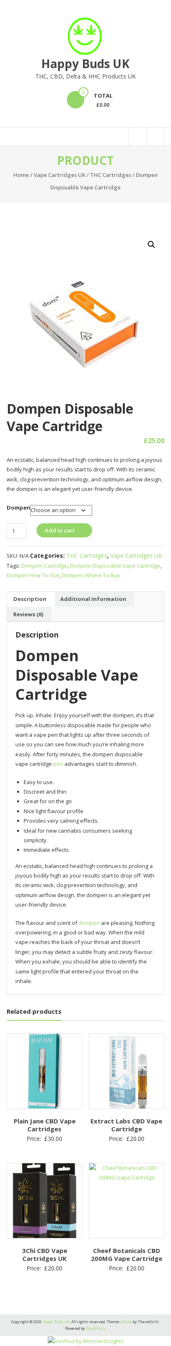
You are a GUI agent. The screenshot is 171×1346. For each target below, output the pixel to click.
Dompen (18, 507)
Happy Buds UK (85, 63)
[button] (151, 244)
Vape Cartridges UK (60, 175)
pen (58, 763)
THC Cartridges (110, 175)
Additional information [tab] (93, 599)
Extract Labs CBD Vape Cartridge (126, 1125)
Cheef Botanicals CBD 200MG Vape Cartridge (126, 1254)
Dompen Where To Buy (91, 575)
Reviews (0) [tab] (28, 614)
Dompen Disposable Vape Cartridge (115, 565)
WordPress (95, 1328)
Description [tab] (29, 599)
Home (21, 175)
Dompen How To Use (33, 575)
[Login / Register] (155, 136)
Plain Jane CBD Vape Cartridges (45, 1125)
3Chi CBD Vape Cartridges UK (44, 1254)
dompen (89, 923)
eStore (126, 1321)
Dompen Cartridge (44, 565)
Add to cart (60, 530)
